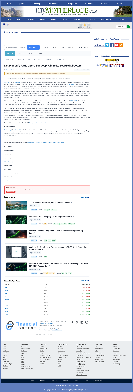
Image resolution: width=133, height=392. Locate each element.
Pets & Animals (99, 362)
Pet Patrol (43, 362)
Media (119, 4)
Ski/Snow (24, 351)
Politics (5, 359)
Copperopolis (80, 362)
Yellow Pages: (117, 364)
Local (9, 20)
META (6, 302)
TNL (52, 209)
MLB (22, 357)
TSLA (6, 314)
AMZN (6, 287)
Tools (40, 53)
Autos (96, 351)
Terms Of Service (56, 330)
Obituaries (91, 20)
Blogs (41, 353)
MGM (53, 240)
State (19, 20)
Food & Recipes (63, 355)
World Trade (51, 273)
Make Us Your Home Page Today (106, 39)
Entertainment (53, 4)
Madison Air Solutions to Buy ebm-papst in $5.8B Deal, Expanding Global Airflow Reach (58, 248)
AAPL (6, 290)
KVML (59, 362)
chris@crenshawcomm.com (11, 180)
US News (31, 20)
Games (60, 353)
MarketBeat (34, 209)
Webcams (77, 20)
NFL (22, 355)
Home (32, 381)
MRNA (65, 223)
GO (66, 273)
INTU (45, 240)
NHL (22, 362)
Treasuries (60, 59)
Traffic (64, 20)
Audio (115, 346)
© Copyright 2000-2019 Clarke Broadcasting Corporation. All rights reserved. (67, 390)
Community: (44, 344)
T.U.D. (115, 357)
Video (115, 353)
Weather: (24, 344)
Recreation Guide (45, 359)
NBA (22, 360)
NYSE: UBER (70, 84)
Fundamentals (80, 366)
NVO (74, 223)
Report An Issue (98, 381)
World (42, 20)
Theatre (60, 349)
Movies (60, 346)
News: (5, 344)
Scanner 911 (117, 349)
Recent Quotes (49, 47)
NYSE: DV (17, 82)
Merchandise (99, 349)
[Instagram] (87, 325)
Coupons (115, 362)
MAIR (45, 256)
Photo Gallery (117, 359)
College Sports (25, 366)
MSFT (6, 305)
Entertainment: (64, 344)
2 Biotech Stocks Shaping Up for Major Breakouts (51, 216)
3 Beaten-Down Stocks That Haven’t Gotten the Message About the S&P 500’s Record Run (58, 265)
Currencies (37, 59)
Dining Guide (72, 4)
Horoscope (61, 351)
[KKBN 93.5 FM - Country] (116, 65)
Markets (10, 53)
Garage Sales (99, 359)
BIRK (63, 273)
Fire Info (42, 364)
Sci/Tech (5, 366)
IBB (54, 223)
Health (42, 351)
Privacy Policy (43, 330)
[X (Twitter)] (72, 325)
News (9, 4)
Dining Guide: (81, 344)
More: (115, 344)
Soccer (23, 364)
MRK (61, 223)
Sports (21, 4)
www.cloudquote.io (47, 323)
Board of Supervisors (119, 355)
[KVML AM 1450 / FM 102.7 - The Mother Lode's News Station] (112, 60)
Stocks (21, 53)
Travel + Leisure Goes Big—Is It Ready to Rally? (50, 202)
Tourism (121, 20)
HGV (45, 209)
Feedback (54, 381)
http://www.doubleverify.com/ (37, 123)
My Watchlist (66, 47)
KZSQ (60, 364)
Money (53, 20)
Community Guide (45, 355)
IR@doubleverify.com (10, 162)
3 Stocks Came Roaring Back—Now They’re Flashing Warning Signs (56, 232)
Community (35, 4)
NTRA (69, 223)
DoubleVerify (7, 82)
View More (84, 197)
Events (42, 346)
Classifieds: (99, 344)
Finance (78, 368)
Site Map (65, 381)
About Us (42, 381)
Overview (21, 59)
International (49, 59)
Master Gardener (81, 375)
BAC (6, 296)
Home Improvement (82, 370)
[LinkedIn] (82, 325)
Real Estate (89, 4)
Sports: (24, 353)
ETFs (30, 53)
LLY (57, 223)
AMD (6, 293)
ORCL (6, 311)
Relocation (79, 373)
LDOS (49, 240)
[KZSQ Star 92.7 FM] (101, 65)
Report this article (10, 191)
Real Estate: (80, 364)
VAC (56, 209)
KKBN (59, 366)
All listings (79, 346)
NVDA (6, 308)
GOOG (7, 299)
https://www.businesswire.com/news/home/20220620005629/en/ (45, 142)
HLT (49, 209)
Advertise (76, 381)
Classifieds (105, 4)
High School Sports (27, 368)
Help (86, 381)
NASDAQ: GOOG (74, 101)
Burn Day (24, 346)
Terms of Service (60, 386)
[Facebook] (77, 325)
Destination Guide (45, 357)
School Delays (106, 20)
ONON (69, 273)
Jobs (96, 346)
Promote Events (99, 355)
